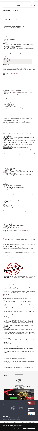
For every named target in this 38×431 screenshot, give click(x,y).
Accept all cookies (32, 428)
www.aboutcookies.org (6, 154)
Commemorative (16, 7)
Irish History (25, 7)
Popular (21, 7)
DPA (3, 191)
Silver (11, 7)
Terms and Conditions (13, 406)
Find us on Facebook (21, 408)
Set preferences (18, 428)
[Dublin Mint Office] (6, 5)
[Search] (30, 5)
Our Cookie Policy (13, 410)
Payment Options (13, 408)
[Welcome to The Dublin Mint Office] (32, 5)
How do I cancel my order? (5, 258)
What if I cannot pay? (5, 42)
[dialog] (19, 427)
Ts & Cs (4, 295)
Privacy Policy (4, 75)
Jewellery (33, 7)
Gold (7, 7)
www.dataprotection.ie (7, 182)
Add (28, 409)
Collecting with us (4, 238)
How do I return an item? (5, 280)
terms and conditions (22, 230)
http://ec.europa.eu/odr (16, 73)
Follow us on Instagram (21, 407)
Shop (4, 7)
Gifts (29, 7)
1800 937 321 (18, 5)
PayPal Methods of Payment (5, 31)
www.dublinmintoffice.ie (16, 92)
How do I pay (4, 18)
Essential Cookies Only (26, 428)
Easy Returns (12, 409)
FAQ (3, 197)
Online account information (5, 36)
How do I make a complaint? (5, 56)
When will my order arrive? (5, 255)
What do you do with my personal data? (7, 189)
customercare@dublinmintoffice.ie (28, 216)
